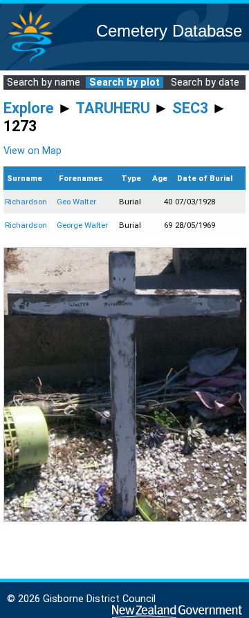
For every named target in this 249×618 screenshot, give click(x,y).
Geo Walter (76, 201)
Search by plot (124, 82)
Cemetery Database (169, 30)
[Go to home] (30, 62)
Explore (28, 108)
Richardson (26, 201)
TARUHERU (112, 108)
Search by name (43, 82)
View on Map (32, 151)
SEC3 (190, 108)
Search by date (205, 82)
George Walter (82, 225)
